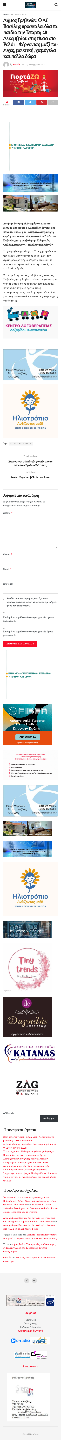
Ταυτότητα (31, 1320)
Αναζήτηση (8, 1113)
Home (6, 15)
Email (7, 569)
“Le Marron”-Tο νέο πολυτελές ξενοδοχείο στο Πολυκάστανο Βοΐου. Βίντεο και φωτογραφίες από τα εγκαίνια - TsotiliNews (29, 1201)
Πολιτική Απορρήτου (30, 1327)
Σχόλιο (8, 513)
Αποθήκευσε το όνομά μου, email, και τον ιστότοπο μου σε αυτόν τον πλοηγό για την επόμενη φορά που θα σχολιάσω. (32, 602)
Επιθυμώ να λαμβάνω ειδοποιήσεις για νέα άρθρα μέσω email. (28, 633)
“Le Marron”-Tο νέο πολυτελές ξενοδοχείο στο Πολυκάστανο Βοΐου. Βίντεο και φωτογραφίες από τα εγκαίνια (30, 1208)
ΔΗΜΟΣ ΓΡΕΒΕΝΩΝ (20, 443)
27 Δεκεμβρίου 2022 (35, 64)
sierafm (16, 64)
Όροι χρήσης (30, 1323)
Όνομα (7, 554)
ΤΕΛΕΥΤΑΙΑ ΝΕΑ (18, 15)
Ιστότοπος (8, 584)
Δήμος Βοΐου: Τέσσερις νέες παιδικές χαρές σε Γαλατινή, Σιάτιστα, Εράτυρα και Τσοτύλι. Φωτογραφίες (29, 1248)
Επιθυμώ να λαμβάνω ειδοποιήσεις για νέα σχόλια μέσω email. (28, 619)
